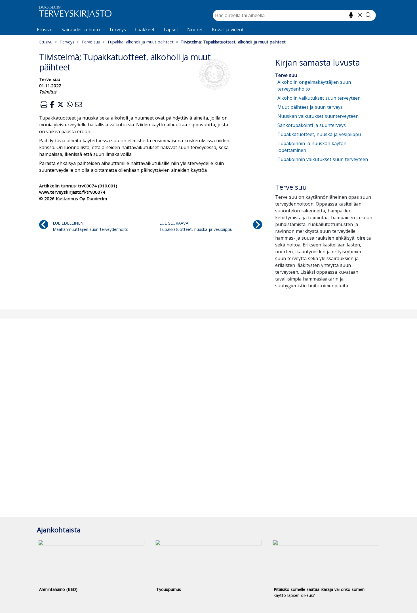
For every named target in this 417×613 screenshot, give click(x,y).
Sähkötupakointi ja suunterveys (311, 125)
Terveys (117, 29)
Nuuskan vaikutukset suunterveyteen (318, 116)
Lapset (171, 29)
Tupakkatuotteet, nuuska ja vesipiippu (319, 134)
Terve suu (90, 42)
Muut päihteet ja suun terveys (310, 107)
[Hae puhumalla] (351, 15)
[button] (44, 104)
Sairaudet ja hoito (81, 29)
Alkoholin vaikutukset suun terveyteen (319, 98)
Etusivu (44, 29)
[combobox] (294, 15)
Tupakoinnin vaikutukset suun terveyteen (322, 159)
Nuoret (195, 29)
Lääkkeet (145, 29)
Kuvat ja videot (228, 29)
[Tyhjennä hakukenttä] (360, 15)
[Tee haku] (368, 15)
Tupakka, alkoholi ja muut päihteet (140, 42)
